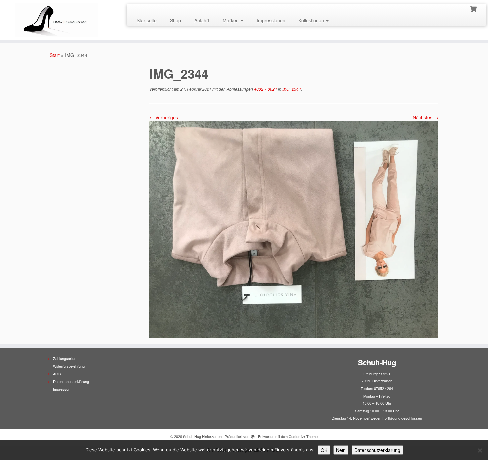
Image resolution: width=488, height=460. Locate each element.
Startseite (147, 20)
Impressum (62, 389)
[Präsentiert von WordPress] (252, 435)
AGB (57, 373)
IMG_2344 (291, 89)
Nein (341, 450)
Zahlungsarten (64, 358)
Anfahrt (201, 20)
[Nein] (479, 450)
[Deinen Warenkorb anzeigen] (474, 8)
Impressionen (271, 20)
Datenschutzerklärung (71, 381)
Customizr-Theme (303, 436)
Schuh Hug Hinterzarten (202, 436)
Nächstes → (425, 117)
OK (324, 450)
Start (55, 55)
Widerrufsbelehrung (69, 366)
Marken (231, 20)
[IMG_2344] (293, 228)
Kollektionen (311, 20)
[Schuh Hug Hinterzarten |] (56, 20)
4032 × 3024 (265, 89)
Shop (175, 20)
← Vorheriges (163, 117)
